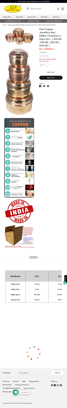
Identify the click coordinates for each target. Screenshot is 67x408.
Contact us (6, 381)
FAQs (24, 381)
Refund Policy (7, 385)
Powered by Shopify (27, 403)
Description (33, 257)
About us (16, 381)
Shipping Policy (34, 381)
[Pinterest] (61, 385)
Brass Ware (19, 17)
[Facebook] (55, 385)
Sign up (57, 373)
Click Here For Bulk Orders (54, 21)
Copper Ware (7, 17)
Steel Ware (44, 17)
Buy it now (50, 78)
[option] (13, 21)
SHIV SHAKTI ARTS (16, 403)
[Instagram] (58, 385)
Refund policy (7, 392)
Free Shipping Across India (13, 21)
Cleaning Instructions (22, 385)
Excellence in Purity (33, 21)
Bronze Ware (32, 17)
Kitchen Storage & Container (49, 59)
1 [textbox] (40, 66)
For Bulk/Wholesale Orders (11, 388)
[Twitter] (52, 385)
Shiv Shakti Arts (45, 56)
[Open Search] (28, 8)
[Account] (58, 8)
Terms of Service (29, 388)
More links (56, 17)
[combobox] (43, 65)
